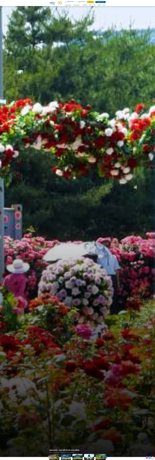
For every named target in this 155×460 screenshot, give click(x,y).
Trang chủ (50, 452)
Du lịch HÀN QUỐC (57, 452)
